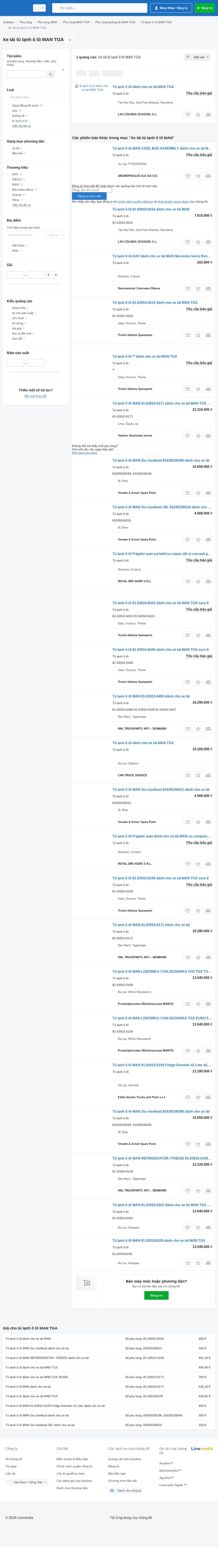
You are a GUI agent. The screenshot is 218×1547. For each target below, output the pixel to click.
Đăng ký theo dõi (89, 196)
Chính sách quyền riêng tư (74, 1466)
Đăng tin (156, 1295)
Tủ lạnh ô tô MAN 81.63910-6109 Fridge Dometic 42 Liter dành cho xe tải (55, 1405)
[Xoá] (63, 69)
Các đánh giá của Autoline (74, 1480)
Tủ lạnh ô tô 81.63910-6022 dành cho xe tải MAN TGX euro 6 (160, 603)
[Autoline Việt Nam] (16, 8)
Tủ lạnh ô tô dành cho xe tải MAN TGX (143, 743)
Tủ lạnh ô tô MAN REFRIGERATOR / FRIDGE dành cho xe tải (47, 1358)
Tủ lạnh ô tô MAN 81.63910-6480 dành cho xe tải (151, 696)
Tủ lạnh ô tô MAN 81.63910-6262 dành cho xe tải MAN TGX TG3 (163, 1205)
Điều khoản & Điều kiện (72, 1459)
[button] (198, 114)
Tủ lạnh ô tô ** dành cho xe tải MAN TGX (144, 356)
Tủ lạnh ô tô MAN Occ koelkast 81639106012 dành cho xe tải (160, 789)
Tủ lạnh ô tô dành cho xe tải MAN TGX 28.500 (37, 1377)
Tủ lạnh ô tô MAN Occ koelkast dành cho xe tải (37, 1348)
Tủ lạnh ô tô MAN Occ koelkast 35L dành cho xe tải (40, 1425)
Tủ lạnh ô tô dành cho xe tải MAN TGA (143, 87)
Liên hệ (10, 1473)
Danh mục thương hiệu (72, 1488)
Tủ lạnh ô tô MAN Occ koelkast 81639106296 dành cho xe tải (160, 460)
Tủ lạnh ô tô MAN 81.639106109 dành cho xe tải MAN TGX (158, 1240)
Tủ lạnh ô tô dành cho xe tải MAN (28, 1338)
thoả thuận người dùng (173, 201)
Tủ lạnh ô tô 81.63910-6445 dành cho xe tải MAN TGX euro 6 (160, 649)
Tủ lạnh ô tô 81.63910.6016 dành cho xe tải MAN (150, 209)
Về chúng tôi (13, 1459)
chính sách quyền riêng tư (135, 201)
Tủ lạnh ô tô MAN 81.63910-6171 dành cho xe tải (151, 925)
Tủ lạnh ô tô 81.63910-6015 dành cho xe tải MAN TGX (155, 302)
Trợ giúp (11, 1466)
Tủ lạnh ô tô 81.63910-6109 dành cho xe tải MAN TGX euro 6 (160, 878)
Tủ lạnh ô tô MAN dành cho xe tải (28, 1386)
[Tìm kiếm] (56, 8)
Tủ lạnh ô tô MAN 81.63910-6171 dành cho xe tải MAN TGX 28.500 (165, 403)
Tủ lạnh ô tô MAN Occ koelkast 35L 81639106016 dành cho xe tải (164, 507)
